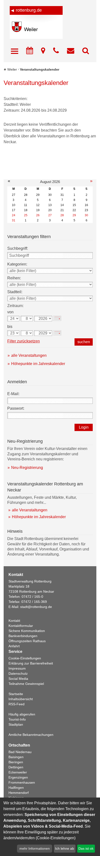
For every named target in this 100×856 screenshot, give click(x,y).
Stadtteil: (14, 292)
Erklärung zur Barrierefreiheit (30, 663)
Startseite (15, 694)
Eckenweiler (17, 772)
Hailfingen (16, 788)
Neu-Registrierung (27, 467)
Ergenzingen (18, 777)
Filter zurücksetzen (23, 341)
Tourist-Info (17, 719)
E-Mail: (13, 394)
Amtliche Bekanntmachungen (30, 735)
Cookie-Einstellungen (24, 658)
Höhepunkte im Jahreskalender (38, 364)
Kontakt (14, 621)
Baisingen (16, 757)
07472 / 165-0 (32, 596)
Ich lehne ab (64, 848)
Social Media (18, 679)
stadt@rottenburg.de (36, 607)
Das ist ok (85, 848)
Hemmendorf (18, 793)
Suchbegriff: (17, 248)
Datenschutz (18, 673)
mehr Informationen (34, 848)
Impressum (17, 668)
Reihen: (14, 278)
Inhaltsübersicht (20, 699)
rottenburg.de (29, 10)
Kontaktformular (20, 626)
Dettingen (15, 767)
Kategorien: (17, 264)
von (10, 312)
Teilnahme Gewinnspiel (26, 684)
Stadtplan (15, 724)
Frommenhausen (21, 782)
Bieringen (15, 762)
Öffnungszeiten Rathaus (27, 641)
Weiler (12, 69)
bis (9, 326)
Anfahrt (14, 646)
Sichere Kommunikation (26, 631)
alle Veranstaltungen (29, 355)
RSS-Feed (16, 704)
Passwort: (15, 408)
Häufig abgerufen (21, 714)
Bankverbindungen (22, 636)
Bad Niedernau (20, 752)
